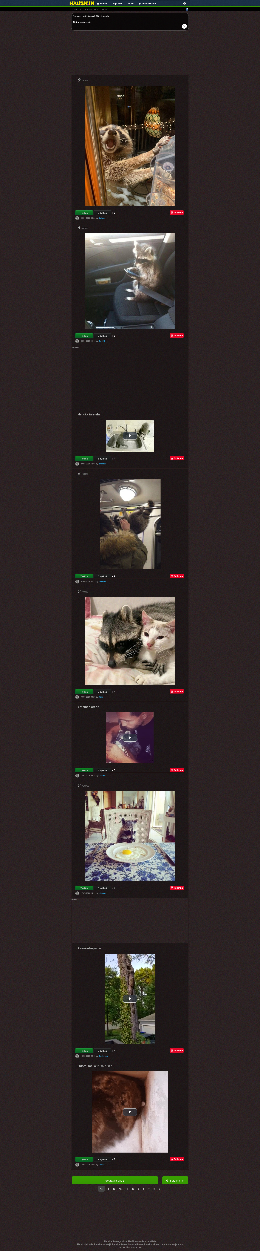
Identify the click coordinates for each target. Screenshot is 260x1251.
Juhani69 (102, 581)
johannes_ (103, 463)
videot (105, 9)
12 (120, 1188)
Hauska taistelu (89, 414)
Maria (101, 696)
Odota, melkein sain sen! (95, 1066)
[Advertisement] (130, 54)
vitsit (74, 9)
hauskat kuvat (92, 9)
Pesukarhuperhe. (90, 948)
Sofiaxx (102, 218)
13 (114, 1188)
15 (101, 1188)
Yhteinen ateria (88, 707)
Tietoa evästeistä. (82, 22)
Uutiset (130, 3)
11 (126, 1188)
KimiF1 (102, 1164)
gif (81, 9)
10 (133, 1188)
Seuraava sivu (113, 1180)
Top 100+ (117, 3)
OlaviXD (102, 341)
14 (108, 1188)
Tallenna (178, 212)
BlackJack (103, 1056)
